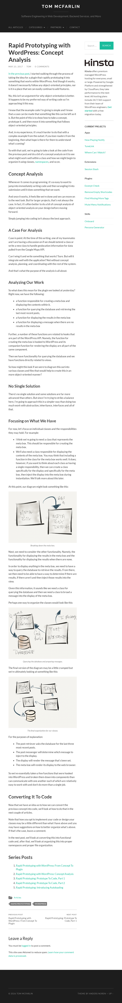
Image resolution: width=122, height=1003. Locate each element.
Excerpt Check (92, 185)
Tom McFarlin (61, 6)
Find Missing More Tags (97, 198)
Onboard (89, 221)
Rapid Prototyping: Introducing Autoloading (39, 887)
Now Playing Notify (95, 139)
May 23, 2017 (15, 66)
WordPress (40, 904)
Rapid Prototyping (20, 904)
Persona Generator (94, 227)
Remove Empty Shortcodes (98, 192)
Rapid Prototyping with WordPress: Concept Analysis (44, 873)
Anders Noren (97, 993)
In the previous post (18, 73)
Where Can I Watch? (95, 152)
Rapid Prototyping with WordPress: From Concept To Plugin (22, 919)
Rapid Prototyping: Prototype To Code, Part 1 (40, 878)
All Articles (15, 27)
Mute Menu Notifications (98, 204)
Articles (17, 897)
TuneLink (89, 146)
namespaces (42, 161)
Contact (75, 27)
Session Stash (91, 169)
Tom (28, 66)
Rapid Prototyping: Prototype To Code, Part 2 (40, 883)
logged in (26, 945)
